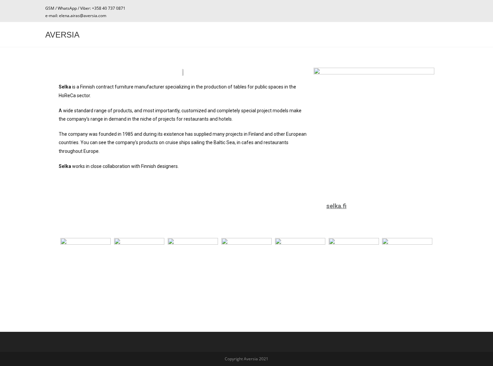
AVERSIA (62, 34)
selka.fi (336, 205)
